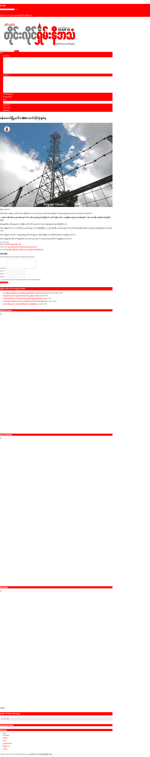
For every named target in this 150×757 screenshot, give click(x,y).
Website (2, 276)
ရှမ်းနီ (19, 244)
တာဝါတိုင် (7, 244)
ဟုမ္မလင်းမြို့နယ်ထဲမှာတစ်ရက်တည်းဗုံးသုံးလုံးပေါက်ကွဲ (22, 246)
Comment (3, 268)
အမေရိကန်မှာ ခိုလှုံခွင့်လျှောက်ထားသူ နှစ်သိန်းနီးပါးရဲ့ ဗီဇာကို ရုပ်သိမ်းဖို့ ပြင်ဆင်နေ (25, 301)
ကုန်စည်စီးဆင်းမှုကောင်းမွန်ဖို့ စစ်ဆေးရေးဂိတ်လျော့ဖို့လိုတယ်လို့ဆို (21, 295)
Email (2, 273)
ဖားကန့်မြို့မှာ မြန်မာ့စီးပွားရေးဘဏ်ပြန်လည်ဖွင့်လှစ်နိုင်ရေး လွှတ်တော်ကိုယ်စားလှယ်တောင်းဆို (28, 293)
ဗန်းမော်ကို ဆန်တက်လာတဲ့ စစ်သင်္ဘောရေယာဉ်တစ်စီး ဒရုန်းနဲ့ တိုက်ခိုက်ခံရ (22, 298)
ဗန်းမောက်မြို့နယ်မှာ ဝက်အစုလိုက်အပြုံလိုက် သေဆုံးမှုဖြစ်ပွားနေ (20, 304)
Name (2, 271)
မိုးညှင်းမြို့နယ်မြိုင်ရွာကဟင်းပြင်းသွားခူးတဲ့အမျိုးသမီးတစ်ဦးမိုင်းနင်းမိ (24, 249)
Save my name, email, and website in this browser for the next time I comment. (21, 279)
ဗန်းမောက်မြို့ (14, 244)
